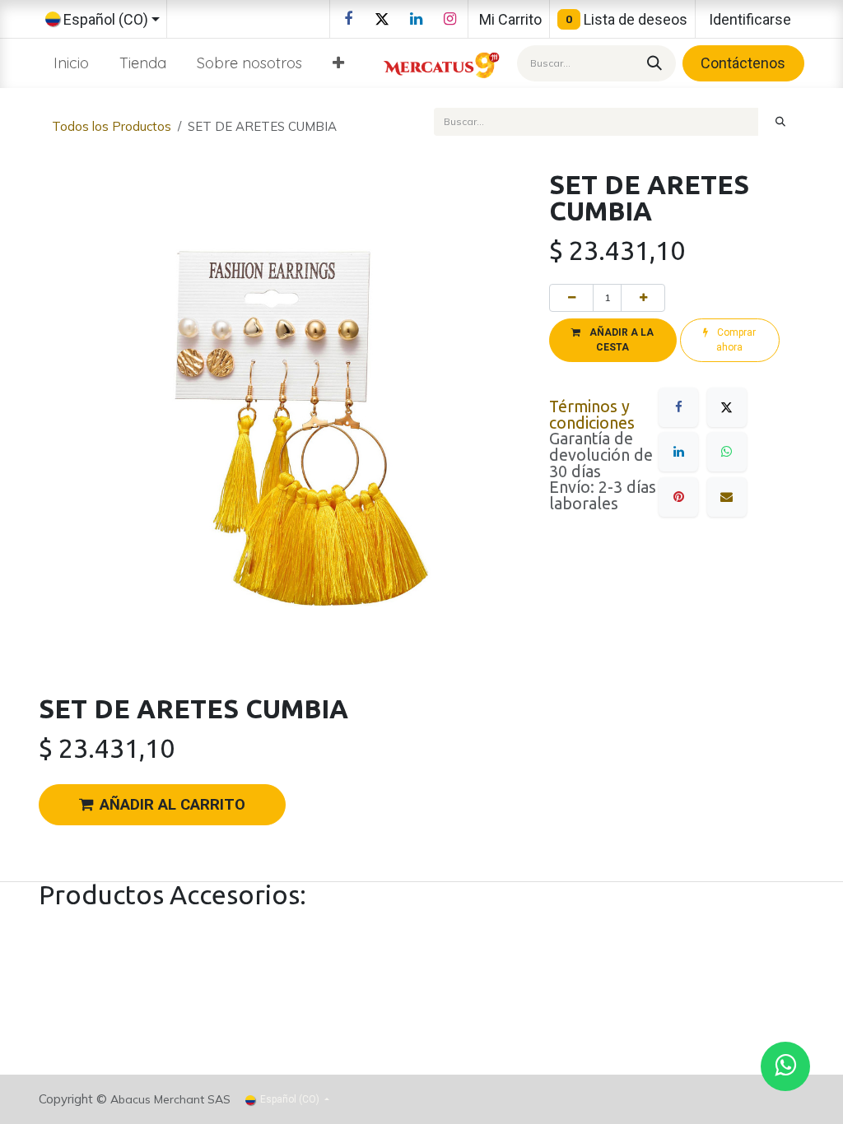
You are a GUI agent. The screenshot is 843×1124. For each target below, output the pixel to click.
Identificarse (750, 19)
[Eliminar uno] (571, 298)
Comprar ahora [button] (735, 340)
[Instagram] (449, 19)
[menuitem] (72, 63)
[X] (382, 19)
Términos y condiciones (592, 414)
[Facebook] (348, 19)
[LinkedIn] (416, 19)
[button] (613, 339)
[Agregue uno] (643, 298)
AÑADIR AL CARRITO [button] (172, 805)
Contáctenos (743, 63)
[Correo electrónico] (727, 497)
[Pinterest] (678, 497)
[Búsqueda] (652, 63)
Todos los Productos (111, 126)
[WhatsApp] (727, 451)
